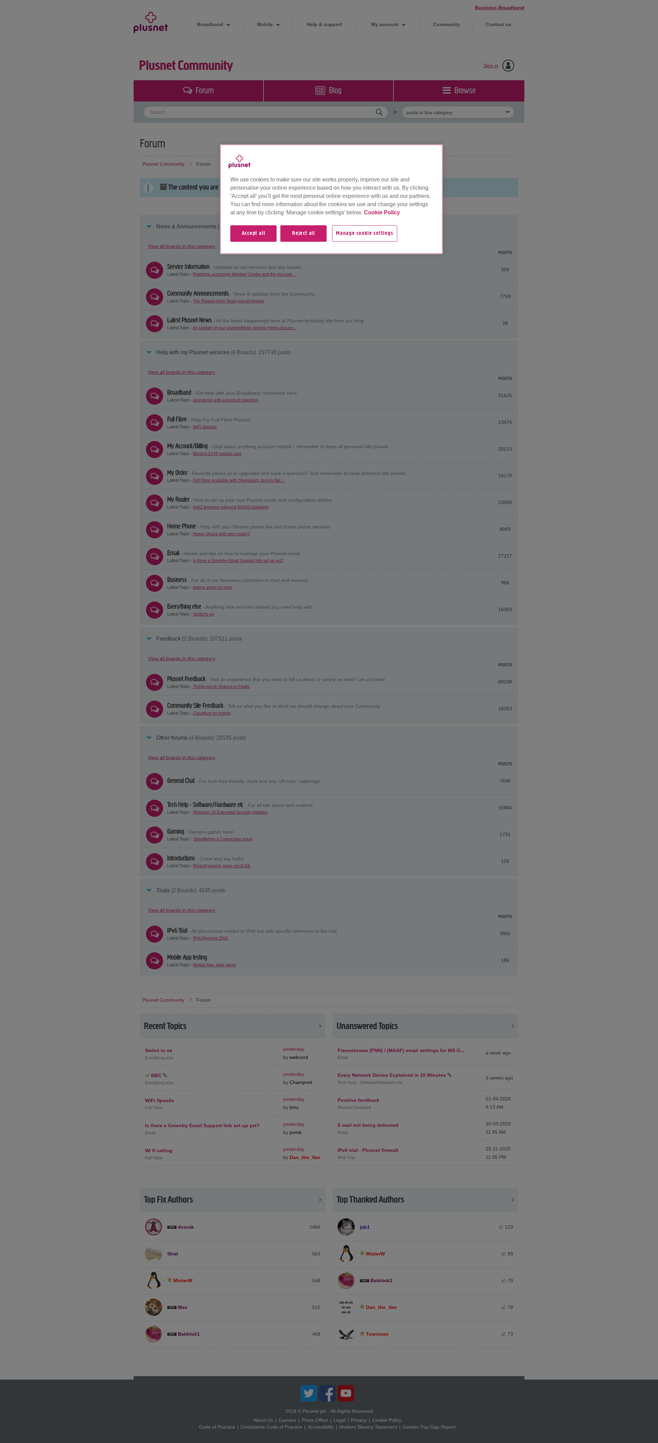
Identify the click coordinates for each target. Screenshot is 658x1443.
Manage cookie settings (364, 233)
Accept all (253, 233)
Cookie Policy (382, 212)
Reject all (303, 233)
